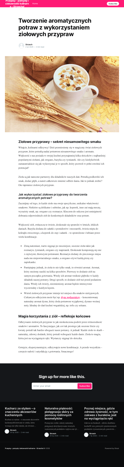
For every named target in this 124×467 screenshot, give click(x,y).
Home (35, 3)
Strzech (28, 44)
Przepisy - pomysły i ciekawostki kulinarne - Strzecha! (24, 448)
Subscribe (113, 4)
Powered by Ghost (112, 448)
